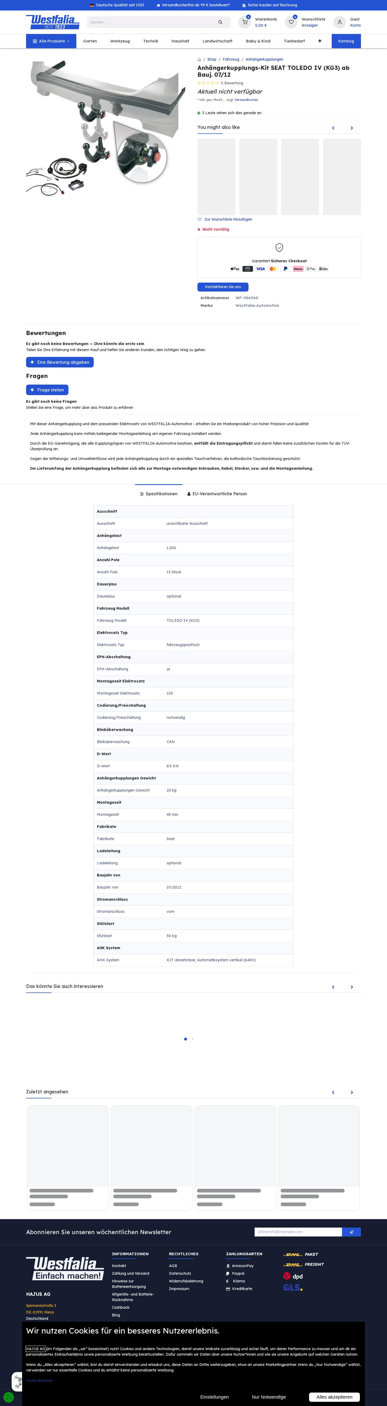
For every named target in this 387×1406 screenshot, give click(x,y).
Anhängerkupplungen (264, 59)
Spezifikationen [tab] (161, 493)
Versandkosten (246, 100)
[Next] (352, 128)
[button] (227, 219)
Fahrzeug (231, 59)
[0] (244, 21)
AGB (173, 1265)
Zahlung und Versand (130, 1273)
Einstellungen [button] (214, 1397)
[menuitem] (51, 41)
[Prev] (333, 128)
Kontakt (119, 1265)
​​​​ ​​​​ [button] (351, 1232)
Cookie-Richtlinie (39, 1381)
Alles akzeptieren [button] (334, 1397)
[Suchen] (220, 22)
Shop (211, 59)
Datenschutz (180, 1273)
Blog (116, 1315)
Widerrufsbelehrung (186, 1281)
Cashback (121, 1307)
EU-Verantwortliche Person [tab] (219, 493)
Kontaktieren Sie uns (223, 286)
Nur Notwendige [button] (269, 1397)
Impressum (179, 1288)
